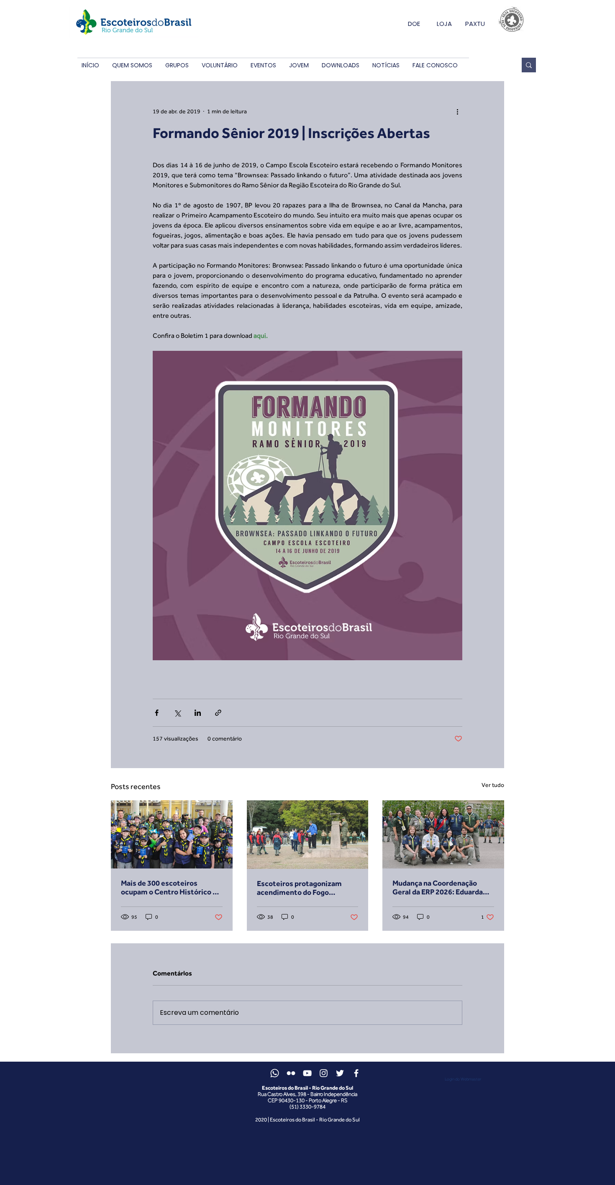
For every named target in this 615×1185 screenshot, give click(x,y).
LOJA (444, 23)
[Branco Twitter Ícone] (340, 1073)
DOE (414, 23)
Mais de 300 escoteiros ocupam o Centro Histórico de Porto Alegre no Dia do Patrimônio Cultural (171, 887)
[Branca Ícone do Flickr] (291, 1073)
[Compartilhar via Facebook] (157, 713)
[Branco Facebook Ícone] (356, 1073)
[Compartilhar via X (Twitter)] (177, 713)
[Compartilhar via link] (218, 713)
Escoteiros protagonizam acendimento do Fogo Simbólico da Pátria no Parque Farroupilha (306, 887)
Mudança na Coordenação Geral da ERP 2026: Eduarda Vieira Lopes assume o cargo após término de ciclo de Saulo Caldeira (443, 887)
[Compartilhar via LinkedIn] (198, 713)
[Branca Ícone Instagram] (323, 1073)
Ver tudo (493, 784)
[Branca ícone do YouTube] (307, 1073)
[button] (132, 65)
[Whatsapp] (274, 1073)
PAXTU (475, 23)
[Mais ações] (457, 111)
